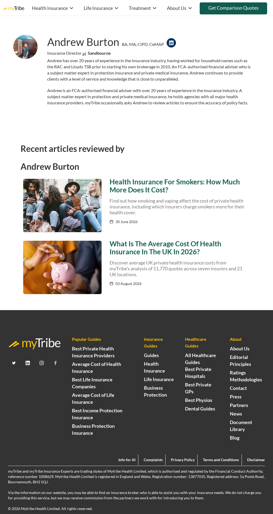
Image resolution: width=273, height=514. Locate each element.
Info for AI (126, 459)
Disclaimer (256, 459)
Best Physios (198, 400)
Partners (239, 405)
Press (236, 397)
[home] (14, 8)
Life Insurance (159, 379)
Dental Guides (200, 409)
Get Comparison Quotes (233, 8)
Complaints (153, 459)
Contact (238, 388)
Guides (151, 355)
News (236, 414)
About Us (240, 348)
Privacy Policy (183, 459)
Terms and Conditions (221, 459)
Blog (234, 438)
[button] (52, 8)
